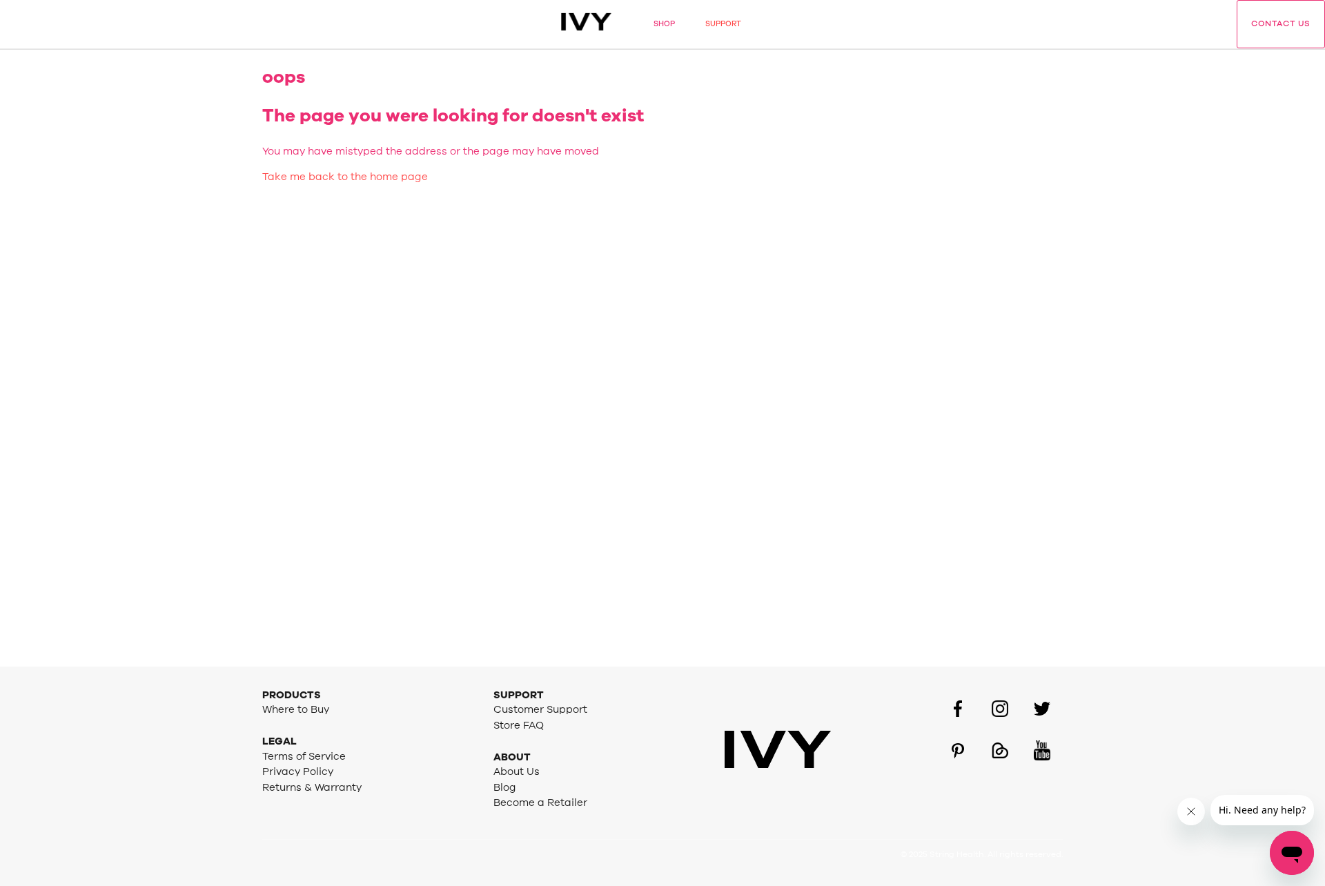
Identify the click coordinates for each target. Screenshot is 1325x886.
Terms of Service (304, 756)
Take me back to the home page (345, 177)
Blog (504, 787)
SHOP (664, 24)
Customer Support (540, 710)
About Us (516, 772)
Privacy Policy (297, 772)
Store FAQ (518, 725)
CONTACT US (1281, 23)
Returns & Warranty (312, 787)
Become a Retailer (540, 803)
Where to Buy (295, 710)
